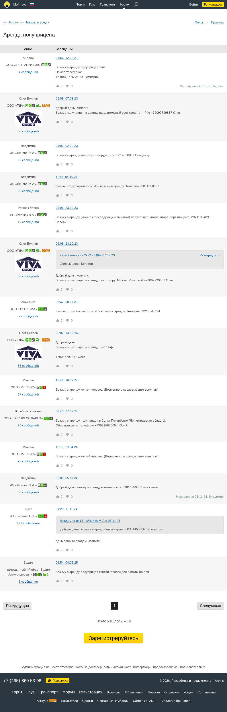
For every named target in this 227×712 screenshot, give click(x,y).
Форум (124, 4)
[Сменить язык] (32, 4)
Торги (80, 4)
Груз (92, 4)
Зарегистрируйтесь (113, 638)
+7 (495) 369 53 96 (22, 680)
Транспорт (107, 4)
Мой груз (19, 4)
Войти (193, 4)
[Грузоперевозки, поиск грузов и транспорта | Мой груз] (7, 4)
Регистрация (213, 4)
